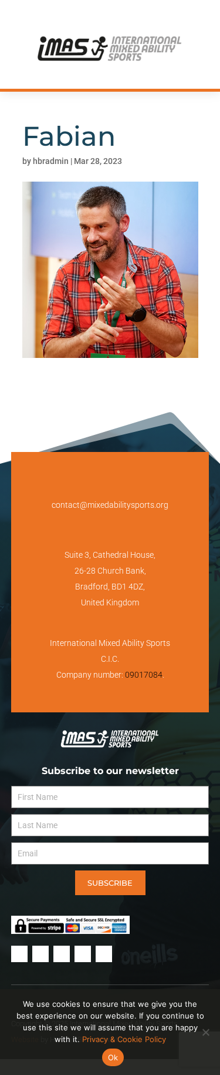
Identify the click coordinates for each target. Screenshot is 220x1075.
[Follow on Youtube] (131, 17)
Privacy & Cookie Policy (124, 1039)
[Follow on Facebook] (68, 17)
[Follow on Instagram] (89, 17)
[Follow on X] (110, 17)
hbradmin (51, 161)
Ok (113, 1057)
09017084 (144, 674)
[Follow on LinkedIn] (152, 17)
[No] (205, 1032)
